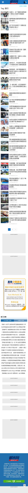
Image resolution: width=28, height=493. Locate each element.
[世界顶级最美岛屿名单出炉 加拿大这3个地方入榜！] (5, 109)
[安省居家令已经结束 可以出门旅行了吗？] (5, 201)
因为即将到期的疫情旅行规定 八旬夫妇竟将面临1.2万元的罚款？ (17, 148)
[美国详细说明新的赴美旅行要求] (5, 96)
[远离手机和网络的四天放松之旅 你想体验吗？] (5, 37)
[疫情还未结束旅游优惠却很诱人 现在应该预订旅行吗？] (5, 214)
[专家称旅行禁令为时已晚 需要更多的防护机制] (5, 81)
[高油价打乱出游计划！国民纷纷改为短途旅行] (5, 52)
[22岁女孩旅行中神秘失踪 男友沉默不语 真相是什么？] (5, 123)
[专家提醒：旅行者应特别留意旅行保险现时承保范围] (5, 166)
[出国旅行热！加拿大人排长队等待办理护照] (5, 59)
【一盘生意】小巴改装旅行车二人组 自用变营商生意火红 (17, 86)
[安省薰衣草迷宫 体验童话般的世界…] (5, 188)
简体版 (21, 6)
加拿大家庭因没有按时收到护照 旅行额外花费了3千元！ (17, 43)
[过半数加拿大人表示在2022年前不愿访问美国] (5, 208)
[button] (26, 2)
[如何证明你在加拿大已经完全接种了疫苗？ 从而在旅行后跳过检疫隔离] (5, 158)
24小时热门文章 (7, 320)
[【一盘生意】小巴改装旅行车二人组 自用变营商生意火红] (5, 88)
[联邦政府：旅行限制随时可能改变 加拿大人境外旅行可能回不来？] (5, 72)
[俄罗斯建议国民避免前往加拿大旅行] (5, 22)
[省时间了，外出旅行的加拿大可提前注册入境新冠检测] (5, 66)
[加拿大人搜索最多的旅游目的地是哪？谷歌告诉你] (5, 129)
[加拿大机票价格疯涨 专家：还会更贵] (5, 136)
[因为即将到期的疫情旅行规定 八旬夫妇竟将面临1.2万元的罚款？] (5, 149)
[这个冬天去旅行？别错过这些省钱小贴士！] (5, 28)
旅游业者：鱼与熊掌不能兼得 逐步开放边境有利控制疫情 (17, 171)
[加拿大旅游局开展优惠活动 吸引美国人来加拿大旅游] (5, 116)
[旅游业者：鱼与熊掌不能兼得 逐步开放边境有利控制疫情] (5, 173)
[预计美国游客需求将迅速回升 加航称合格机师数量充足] (5, 142)
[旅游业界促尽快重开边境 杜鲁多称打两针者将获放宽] (5, 195)
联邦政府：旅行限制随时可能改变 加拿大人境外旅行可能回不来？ (17, 71)
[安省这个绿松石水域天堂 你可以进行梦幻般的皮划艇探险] (5, 221)
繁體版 (25, 6)
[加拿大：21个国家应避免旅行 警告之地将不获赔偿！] (5, 15)
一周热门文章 (20, 320)
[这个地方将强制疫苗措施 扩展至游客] (5, 103)
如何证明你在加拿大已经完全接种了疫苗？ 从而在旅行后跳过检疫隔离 (17, 156)
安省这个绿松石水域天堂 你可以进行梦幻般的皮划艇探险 (17, 220)
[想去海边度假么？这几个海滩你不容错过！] (5, 181)
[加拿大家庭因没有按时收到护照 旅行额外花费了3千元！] (5, 44)
